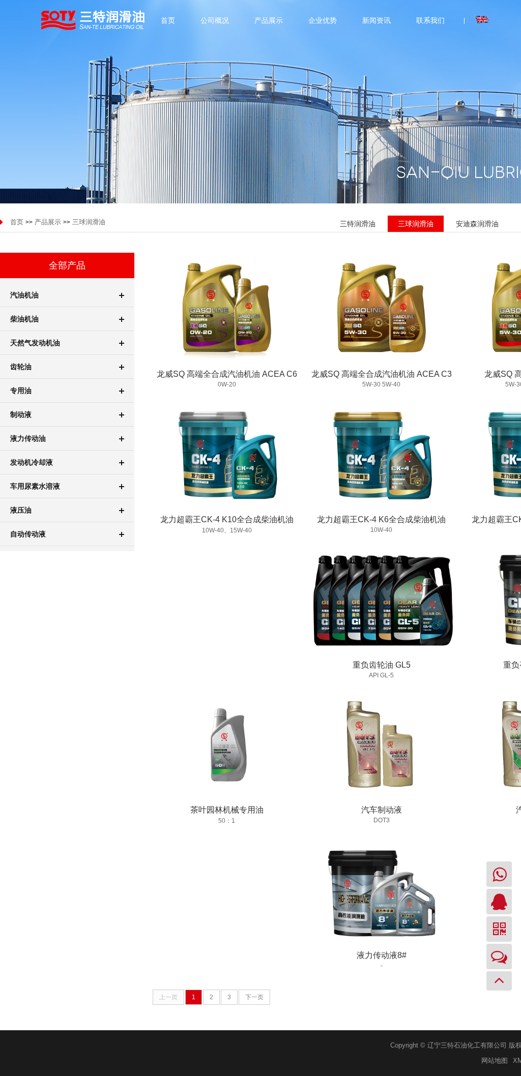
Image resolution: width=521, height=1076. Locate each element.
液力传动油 (28, 438)
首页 (168, 20)
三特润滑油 (357, 224)
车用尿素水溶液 (35, 486)
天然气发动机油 (35, 343)
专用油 (21, 390)
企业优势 (322, 20)
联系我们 (430, 20)
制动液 (21, 414)
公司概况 (214, 20)
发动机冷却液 (31, 462)
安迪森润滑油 (477, 224)
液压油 (21, 510)
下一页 (254, 997)
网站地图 (494, 1060)
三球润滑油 (88, 222)
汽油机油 (24, 295)
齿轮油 (21, 367)
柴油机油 (24, 319)
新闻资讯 (376, 20)
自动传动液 (28, 534)
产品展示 (268, 20)
